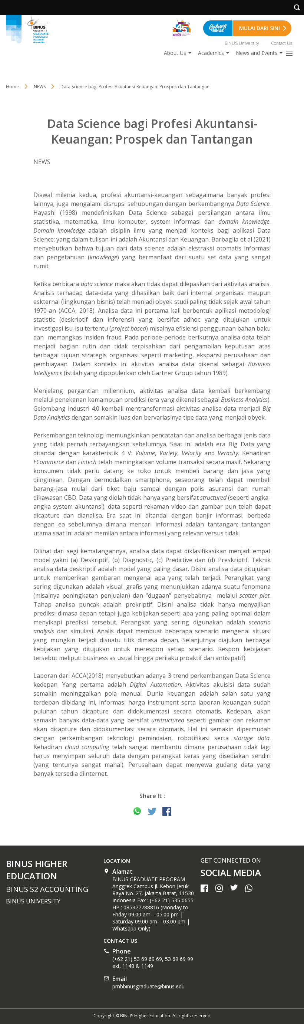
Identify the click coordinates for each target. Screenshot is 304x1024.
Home (12, 86)
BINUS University (242, 43)
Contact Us (281, 43)
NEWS (40, 86)
